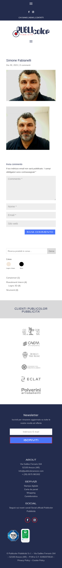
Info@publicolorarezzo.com (31, 471)
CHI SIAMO (23, 18)
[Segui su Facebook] (29, 12)
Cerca (51, 251)
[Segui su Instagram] (33, 12)
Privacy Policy (23, 560)
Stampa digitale (31, 486)
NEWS (31, 18)
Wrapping (31, 493)
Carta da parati (31, 489)
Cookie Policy (38, 560)
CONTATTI (39, 18)
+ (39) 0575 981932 (31, 474)
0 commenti (25, 65)
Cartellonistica (31, 496)
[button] (10, 265)
